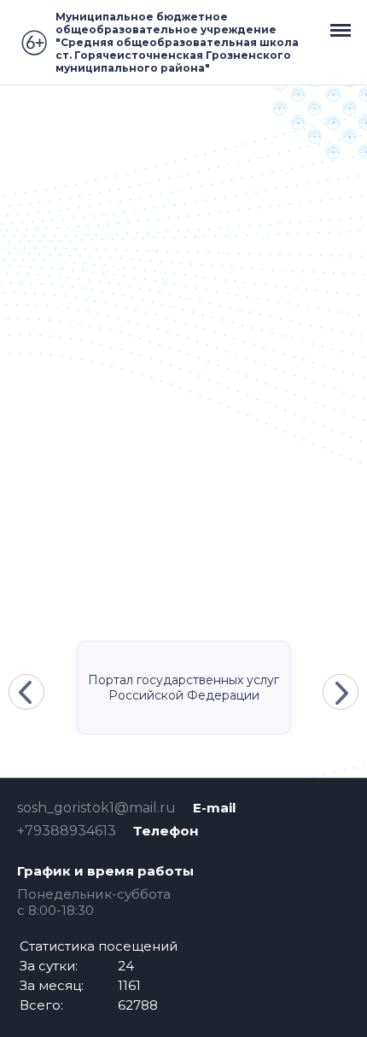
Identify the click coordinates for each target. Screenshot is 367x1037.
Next (340, 692)
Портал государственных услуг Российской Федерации (183, 687)
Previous (26, 692)
